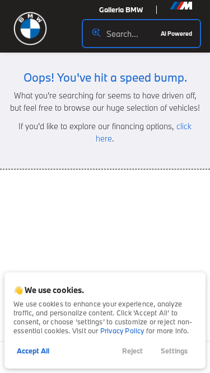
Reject (132, 350)
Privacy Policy (122, 330)
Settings (174, 350)
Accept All (33, 350)
